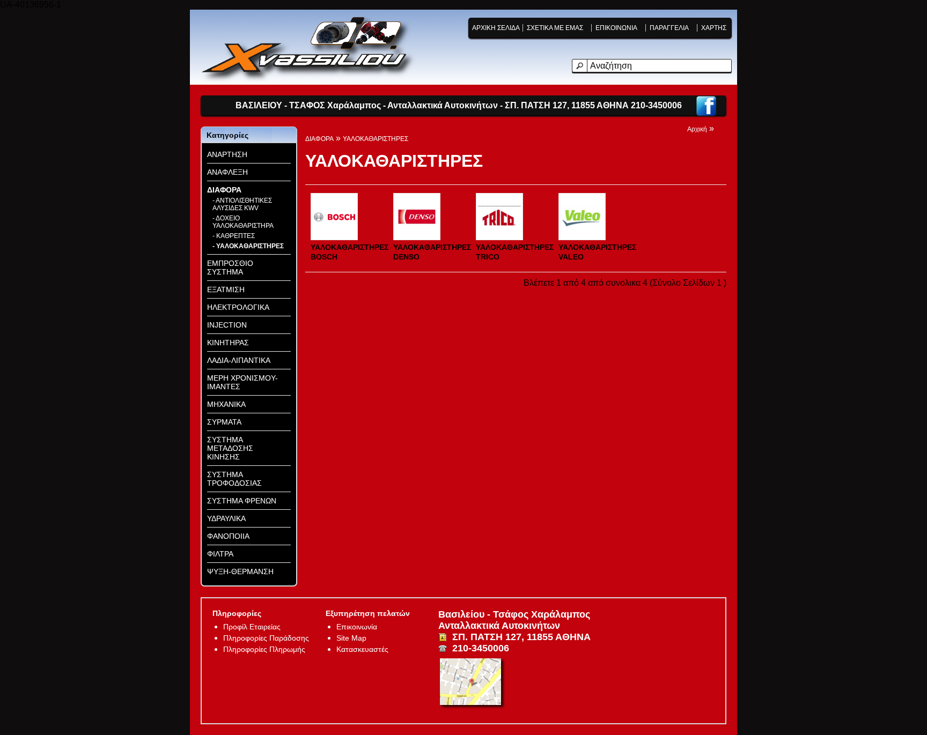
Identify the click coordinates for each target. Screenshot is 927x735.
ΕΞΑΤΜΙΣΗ (226, 289)
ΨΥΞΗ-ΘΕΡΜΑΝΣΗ (240, 571)
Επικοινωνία (356, 626)
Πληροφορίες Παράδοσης (266, 638)
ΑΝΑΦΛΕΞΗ (227, 172)
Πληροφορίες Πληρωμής (264, 649)
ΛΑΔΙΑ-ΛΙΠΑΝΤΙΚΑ (238, 360)
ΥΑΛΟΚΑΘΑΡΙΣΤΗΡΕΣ (375, 139)
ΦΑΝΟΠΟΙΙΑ (228, 536)
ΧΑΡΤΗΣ (713, 28)
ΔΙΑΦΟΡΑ (224, 189)
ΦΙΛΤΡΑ (220, 554)
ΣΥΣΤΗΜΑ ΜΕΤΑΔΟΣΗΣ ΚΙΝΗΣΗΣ (230, 448)
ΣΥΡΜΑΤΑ (224, 422)
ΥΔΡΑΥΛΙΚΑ (226, 518)
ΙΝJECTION (227, 325)
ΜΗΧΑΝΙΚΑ (226, 404)
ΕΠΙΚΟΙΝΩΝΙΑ (616, 28)
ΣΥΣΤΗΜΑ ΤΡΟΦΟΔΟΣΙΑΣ (234, 478)
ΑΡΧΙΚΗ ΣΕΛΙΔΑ (496, 28)
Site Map (351, 638)
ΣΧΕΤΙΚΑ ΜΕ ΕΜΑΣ (555, 28)
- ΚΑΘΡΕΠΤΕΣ (233, 236)
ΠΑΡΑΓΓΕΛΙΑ (669, 28)
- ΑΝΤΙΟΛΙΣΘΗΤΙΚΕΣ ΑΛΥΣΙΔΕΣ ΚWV (242, 204)
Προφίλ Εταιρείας (252, 626)
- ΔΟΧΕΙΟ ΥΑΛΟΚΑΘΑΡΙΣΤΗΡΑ (243, 221)
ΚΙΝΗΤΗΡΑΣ (228, 342)
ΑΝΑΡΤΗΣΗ (227, 154)
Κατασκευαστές (362, 649)
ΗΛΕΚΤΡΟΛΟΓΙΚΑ (238, 307)
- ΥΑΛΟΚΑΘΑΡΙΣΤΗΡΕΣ (248, 246)
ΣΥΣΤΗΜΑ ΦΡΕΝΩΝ (241, 500)
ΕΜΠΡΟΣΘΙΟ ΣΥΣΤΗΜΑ (230, 267)
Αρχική (697, 129)
